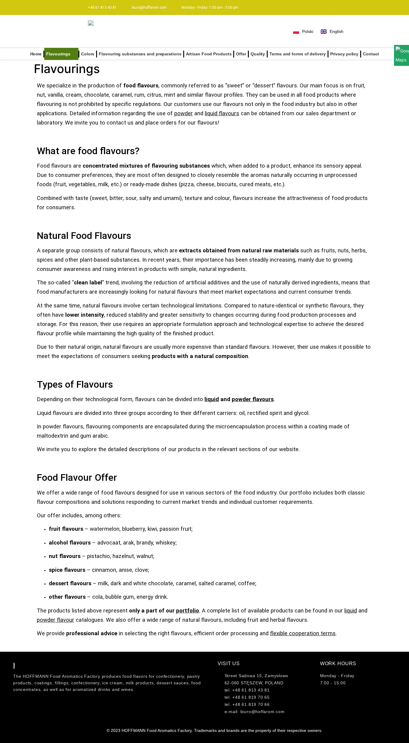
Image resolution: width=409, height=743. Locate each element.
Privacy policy (344, 53)
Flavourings (58, 53)
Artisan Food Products (209, 53)
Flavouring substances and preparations (140, 53)
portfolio (187, 610)
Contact (371, 53)
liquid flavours (222, 113)
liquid (212, 399)
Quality (258, 53)
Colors (87, 53)
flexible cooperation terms (303, 633)
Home (36, 53)
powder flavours (253, 399)
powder (183, 113)
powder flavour (55, 620)
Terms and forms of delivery (297, 53)
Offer (241, 53)
